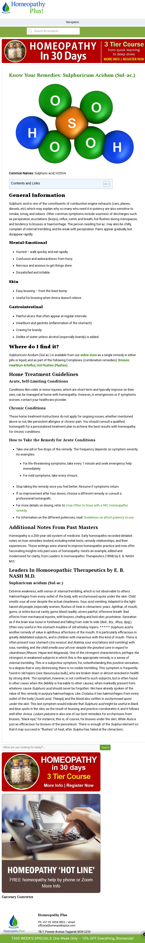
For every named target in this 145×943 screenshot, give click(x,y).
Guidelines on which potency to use (109, 517)
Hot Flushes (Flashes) (52, 365)
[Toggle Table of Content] (105, 184)
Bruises (123, 360)
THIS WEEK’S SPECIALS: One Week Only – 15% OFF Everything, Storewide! (72, 938)
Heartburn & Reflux (22, 365)
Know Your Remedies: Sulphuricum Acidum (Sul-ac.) (72, 75)
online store (88, 355)
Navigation (72, 22)
